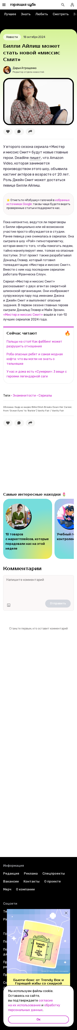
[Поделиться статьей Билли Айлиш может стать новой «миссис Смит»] (30, 131)
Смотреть (61, 14)
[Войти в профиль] (72, 4)
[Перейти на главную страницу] (23, 5)
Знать (26, 14)
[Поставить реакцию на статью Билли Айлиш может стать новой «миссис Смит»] (8, 132)
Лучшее (10, 14)
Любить (41, 14)
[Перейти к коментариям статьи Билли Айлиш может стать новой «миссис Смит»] (19, 131)
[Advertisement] (32, 458)
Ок (38, 1019)
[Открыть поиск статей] (62, 4)
